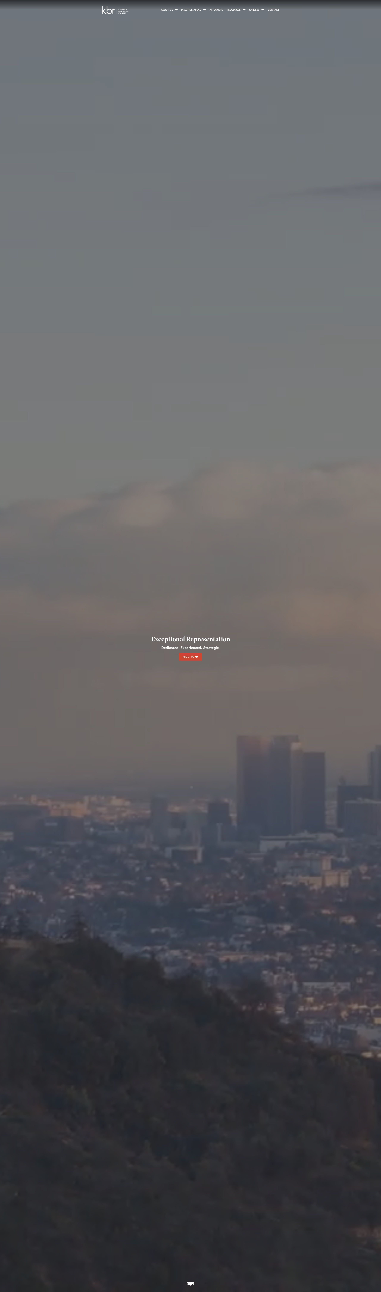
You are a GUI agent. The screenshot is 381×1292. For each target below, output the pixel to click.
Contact (273, 9)
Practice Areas (191, 9)
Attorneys (216, 9)
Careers (254, 9)
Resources (234, 9)
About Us (167, 9)
